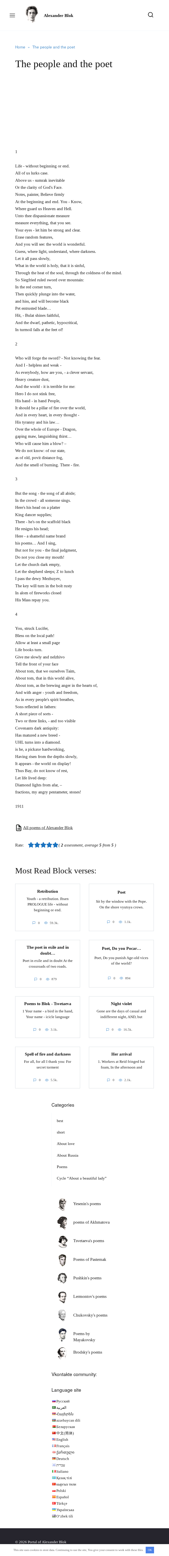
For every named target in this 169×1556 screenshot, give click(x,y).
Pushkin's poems (87, 1278)
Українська (65, 1510)
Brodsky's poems (87, 1352)
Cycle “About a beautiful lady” (82, 1178)
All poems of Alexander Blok (48, 827)
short (61, 1132)
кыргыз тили (66, 1484)
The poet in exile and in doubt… (48, 950)
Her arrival (121, 1054)
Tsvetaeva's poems (88, 1240)
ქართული (65, 1452)
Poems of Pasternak (89, 1259)
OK (150, 1550)
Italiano (62, 1471)
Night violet (121, 1003)
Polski (61, 1491)
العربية (61, 1408)
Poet (121, 892)
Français (63, 1446)
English (62, 1439)
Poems (62, 1167)
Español (62, 1497)
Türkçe (61, 1503)
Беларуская (65, 1427)
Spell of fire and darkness (48, 1054)
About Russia (67, 1155)
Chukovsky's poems (90, 1315)
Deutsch (62, 1459)
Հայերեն (64, 1414)
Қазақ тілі (64, 1478)
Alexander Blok (58, 15)
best (60, 1121)
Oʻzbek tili (64, 1516)
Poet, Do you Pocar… (121, 948)
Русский (63, 1401)
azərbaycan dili (68, 1420)
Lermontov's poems (90, 1296)
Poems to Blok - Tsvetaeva (47, 1003)
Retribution (47, 891)
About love (66, 1143)
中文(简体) (65, 1433)
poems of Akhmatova (91, 1222)
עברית (60, 1465)
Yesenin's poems (87, 1203)
